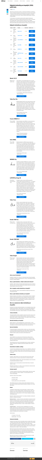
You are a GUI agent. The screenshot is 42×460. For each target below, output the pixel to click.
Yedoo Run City (20, 35)
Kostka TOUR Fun (20, 62)
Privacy (21, 456)
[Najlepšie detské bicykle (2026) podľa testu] (25, 448)
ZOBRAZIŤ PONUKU (21, 96)
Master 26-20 (20, 31)
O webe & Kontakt (17, 456)
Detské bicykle (25, 450)
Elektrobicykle (12, 450)
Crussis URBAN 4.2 (20, 39)
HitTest (3, 1)
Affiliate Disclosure (25, 456)
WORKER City (20, 49)
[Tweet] (7, 12)
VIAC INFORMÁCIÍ (32, 31)
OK (30, 458)
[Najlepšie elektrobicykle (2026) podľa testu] (12, 448)
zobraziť (13, 9)
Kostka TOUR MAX (20, 66)
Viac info (33, 458)
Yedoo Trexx (19, 58)
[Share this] (7, 10)
